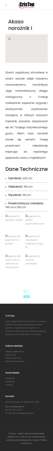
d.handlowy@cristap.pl (22, 413)
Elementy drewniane (14, 361)
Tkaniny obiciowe (13, 358)
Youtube (9, 384)
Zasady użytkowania (14, 351)
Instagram (10, 381)
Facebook (10, 378)
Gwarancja (10, 354)
